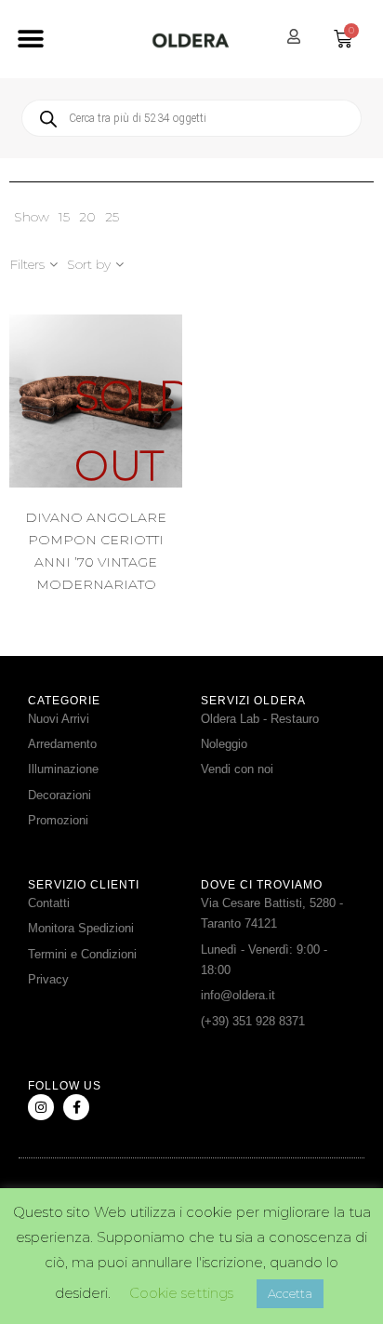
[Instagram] (41, 1107)
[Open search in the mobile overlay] (191, 118)
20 (87, 216)
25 (112, 216)
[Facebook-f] (76, 1107)
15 (64, 216)
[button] (30, 39)
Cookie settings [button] (181, 1293)
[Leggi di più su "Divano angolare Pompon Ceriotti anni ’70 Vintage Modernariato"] (142, 435)
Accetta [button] (290, 1293)
